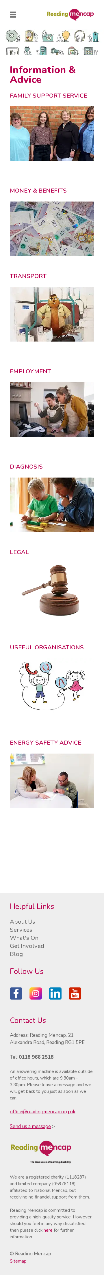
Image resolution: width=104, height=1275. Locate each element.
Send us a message (30, 1126)
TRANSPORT (28, 276)
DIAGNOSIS (26, 467)
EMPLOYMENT (30, 371)
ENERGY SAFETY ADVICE (45, 743)
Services (21, 930)
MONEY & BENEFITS (38, 191)
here (48, 1230)
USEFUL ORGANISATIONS (47, 647)
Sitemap (18, 1261)
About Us (22, 922)
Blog (16, 954)
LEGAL (19, 552)
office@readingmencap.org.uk (42, 1111)
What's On (24, 938)
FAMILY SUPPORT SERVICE (48, 96)
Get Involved (27, 946)
